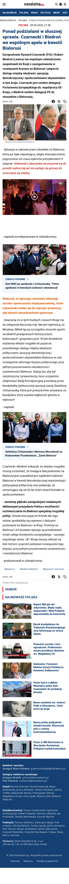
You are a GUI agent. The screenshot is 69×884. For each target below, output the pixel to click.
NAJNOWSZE (10, 12)
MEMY (56, 12)
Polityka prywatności (47, 861)
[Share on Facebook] (53, 101)
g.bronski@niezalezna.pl (35, 777)
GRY (65, 12)
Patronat (15, 861)
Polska (22, 20)
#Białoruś (9, 569)
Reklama (28, 861)
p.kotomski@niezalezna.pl (33, 780)
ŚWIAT (34, 12)
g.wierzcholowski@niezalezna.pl (48, 768)
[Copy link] (64, 101)
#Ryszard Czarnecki (53, 569)
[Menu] (4, 4)
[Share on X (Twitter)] (59, 101)
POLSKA (23, 12)
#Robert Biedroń (29, 569)
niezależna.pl (8, 20)
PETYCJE (46, 12)
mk (10, 101)
